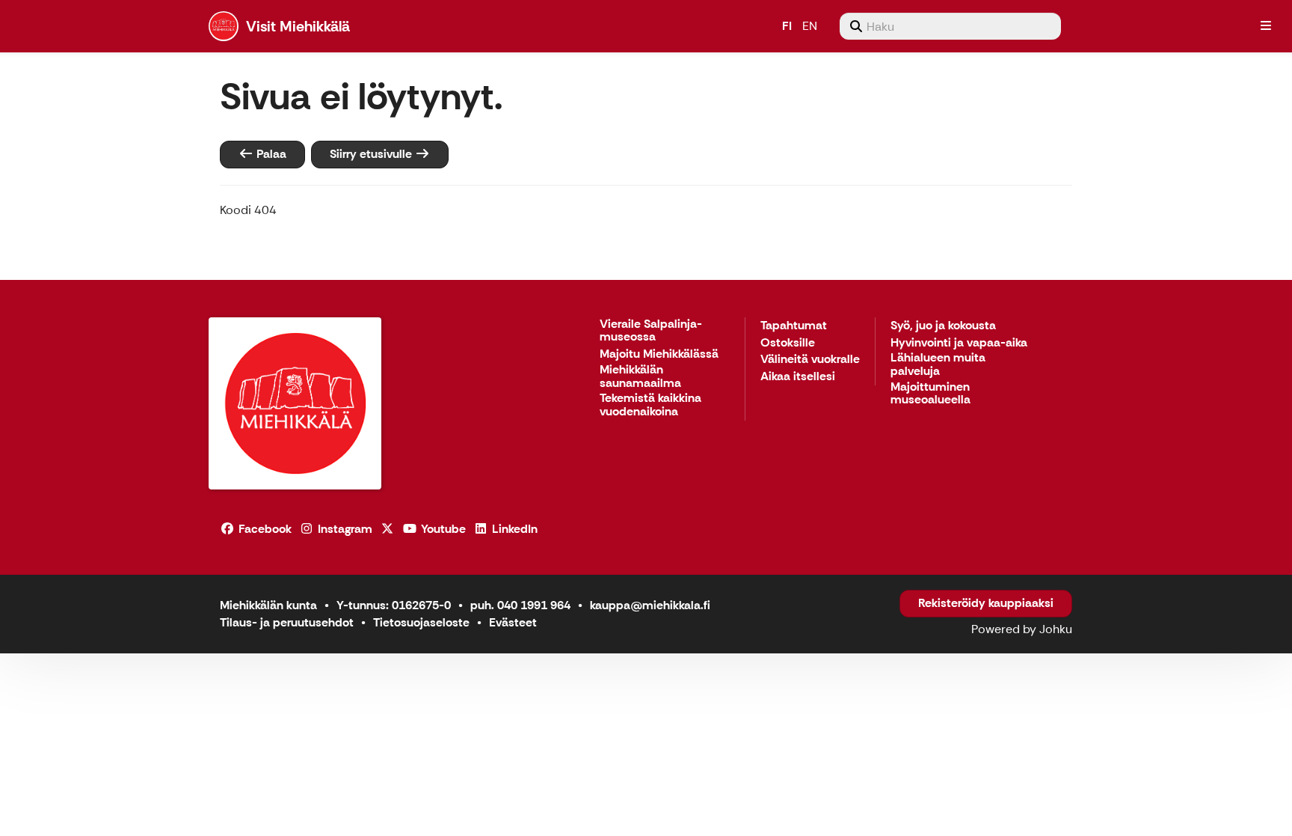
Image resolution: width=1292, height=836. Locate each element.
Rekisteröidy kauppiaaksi (985, 603)
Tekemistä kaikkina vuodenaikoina (650, 405)
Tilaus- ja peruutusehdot (287, 622)
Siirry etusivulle (372, 154)
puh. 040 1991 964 (520, 605)
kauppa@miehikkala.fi (650, 605)
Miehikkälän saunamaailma (640, 377)
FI (787, 26)
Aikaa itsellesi (797, 377)
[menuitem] (950, 26)
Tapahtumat (793, 326)
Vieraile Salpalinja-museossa (651, 331)
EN (809, 26)
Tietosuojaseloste (421, 622)
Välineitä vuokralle (810, 360)
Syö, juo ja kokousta (943, 326)
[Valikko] (1266, 26)
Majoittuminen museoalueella (930, 394)
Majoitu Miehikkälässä (659, 354)
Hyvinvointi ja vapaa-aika (958, 343)
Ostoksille (787, 343)
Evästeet (513, 622)
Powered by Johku (1021, 629)
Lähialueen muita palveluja (937, 365)
